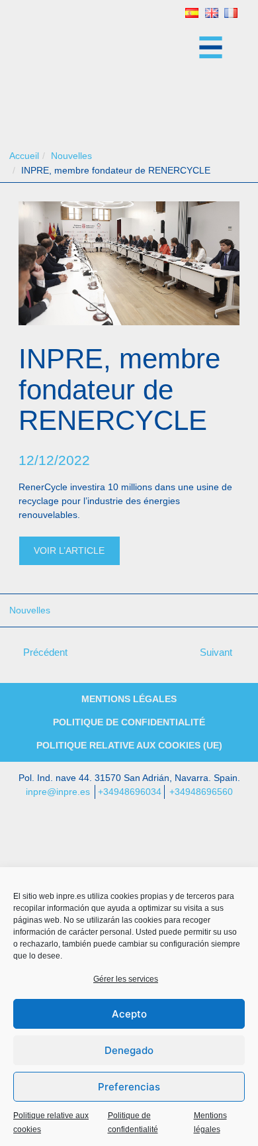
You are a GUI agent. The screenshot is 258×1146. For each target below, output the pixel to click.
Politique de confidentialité (129, 722)
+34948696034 (129, 791)
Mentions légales (129, 699)
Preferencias (129, 1086)
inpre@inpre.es (58, 791)
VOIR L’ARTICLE (69, 550)
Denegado (129, 1050)
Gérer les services (125, 979)
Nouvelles (29, 610)
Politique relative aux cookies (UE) (129, 745)
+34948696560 (201, 791)
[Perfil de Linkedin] (129, 846)
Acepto (129, 1014)
